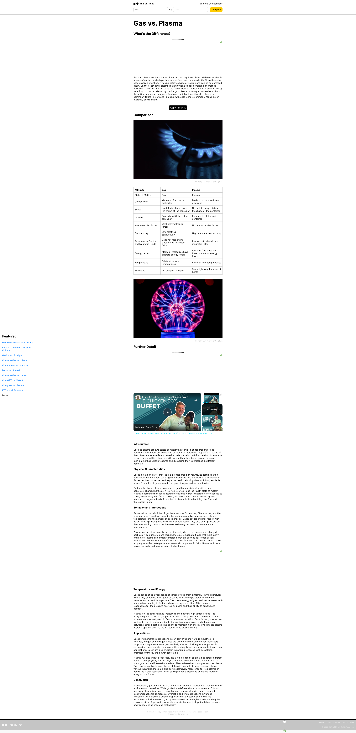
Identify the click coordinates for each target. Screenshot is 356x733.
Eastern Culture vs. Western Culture (16, 348)
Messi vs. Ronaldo (11, 370)
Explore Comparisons (211, 3)
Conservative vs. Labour (15, 375)
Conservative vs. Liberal (15, 360)
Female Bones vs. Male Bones (17, 342)
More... (5, 395)
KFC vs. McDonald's (12, 390)
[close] (284, 721)
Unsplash (218, 182)
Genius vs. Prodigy (12, 355)
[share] (195, 400)
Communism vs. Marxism (15, 365)
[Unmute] (206, 402)
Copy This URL (178, 108)
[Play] (203, 402)
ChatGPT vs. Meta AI (13, 380)
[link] (138, 397)
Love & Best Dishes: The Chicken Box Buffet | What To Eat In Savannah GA (167, 397)
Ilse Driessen (207, 182)
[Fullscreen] (220, 402)
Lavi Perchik (207, 341)
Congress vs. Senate (13, 385)
